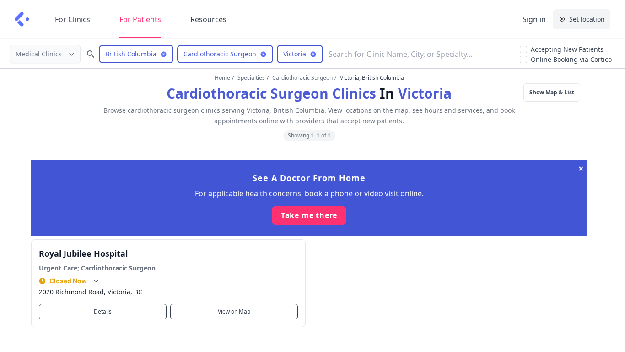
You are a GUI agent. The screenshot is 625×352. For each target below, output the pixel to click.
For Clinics (72, 19)
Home (222, 78)
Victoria (425, 93)
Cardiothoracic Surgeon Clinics (271, 93)
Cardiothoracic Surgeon (302, 78)
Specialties (251, 78)
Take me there (309, 215)
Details (103, 311)
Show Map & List (551, 92)
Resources (208, 19)
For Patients (140, 19)
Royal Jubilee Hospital (83, 253)
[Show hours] (96, 281)
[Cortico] (22, 19)
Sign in (534, 19)
